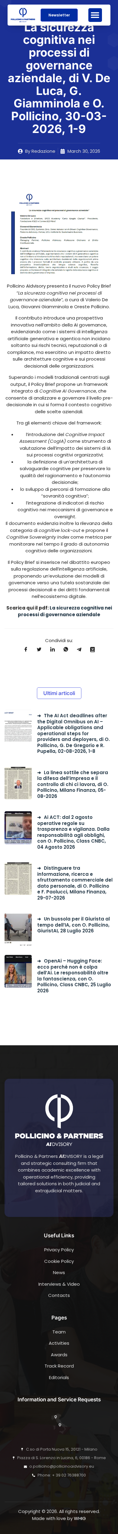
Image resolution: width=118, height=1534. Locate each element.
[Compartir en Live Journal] (92, 649)
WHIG (80, 1518)
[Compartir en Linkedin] (52, 649)
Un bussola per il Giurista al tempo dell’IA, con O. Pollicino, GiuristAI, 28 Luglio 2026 (73, 925)
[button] (95, 15)
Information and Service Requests (59, 1399)
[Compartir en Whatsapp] (65, 649)
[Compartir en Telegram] (79, 649)
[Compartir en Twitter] (39, 649)
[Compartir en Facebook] (25, 649)
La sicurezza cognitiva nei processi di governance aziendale (65, 611)
